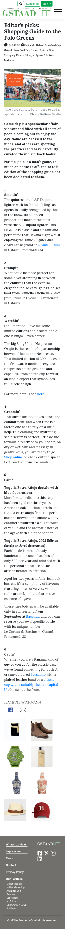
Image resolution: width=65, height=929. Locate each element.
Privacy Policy (15, 872)
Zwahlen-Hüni (49, 245)
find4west (11, 908)
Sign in (46, 3)
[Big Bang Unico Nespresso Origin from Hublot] (15, 756)
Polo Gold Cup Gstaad (26, 50)
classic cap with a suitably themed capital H (31, 684)
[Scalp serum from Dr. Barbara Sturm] (41, 756)
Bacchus (32, 616)
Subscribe (32, 3)
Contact (11, 865)
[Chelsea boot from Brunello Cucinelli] (41, 729)
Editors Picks (47, 50)
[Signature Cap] (41, 810)
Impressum (13, 851)
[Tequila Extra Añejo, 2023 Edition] (41, 783)
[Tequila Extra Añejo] (15, 783)
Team (9, 858)
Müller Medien (14, 883)
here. (41, 394)
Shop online (13, 457)
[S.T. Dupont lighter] (15, 729)
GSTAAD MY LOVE (16, 904)
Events (20, 55)
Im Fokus (11, 901)
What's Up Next (16, 844)
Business (9, 60)
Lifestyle (30, 45)
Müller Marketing (15, 887)
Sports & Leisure (45, 55)
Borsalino (38, 674)
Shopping (9, 55)
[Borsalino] (15, 810)
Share (11, 710)
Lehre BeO (12, 897)
